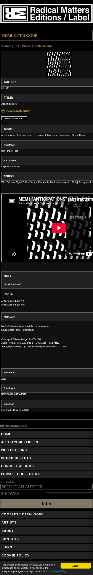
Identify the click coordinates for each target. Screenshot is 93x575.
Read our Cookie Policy (54, 571)
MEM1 (5, 88)
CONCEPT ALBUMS (17, 466)
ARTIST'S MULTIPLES (19, 442)
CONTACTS (11, 539)
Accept (75, 565)
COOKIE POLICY (16, 555)
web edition (7, 182)
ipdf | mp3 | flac (9, 151)
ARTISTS (9, 522)
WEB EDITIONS (14, 450)
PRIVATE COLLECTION (20, 474)
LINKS (7, 547)
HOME (6, 434)
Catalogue (9, 46)
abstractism (7, 135)
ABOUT (8, 531)
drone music (78, 135)
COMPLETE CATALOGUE (23, 514)
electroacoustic (24, 135)
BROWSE (9, 493)
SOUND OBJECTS (16, 458)
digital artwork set (10, 166)
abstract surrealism (59, 135)
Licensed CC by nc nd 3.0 (15, 410)
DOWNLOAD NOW (18, 110)
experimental (41, 135)
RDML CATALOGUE (20, 35)
